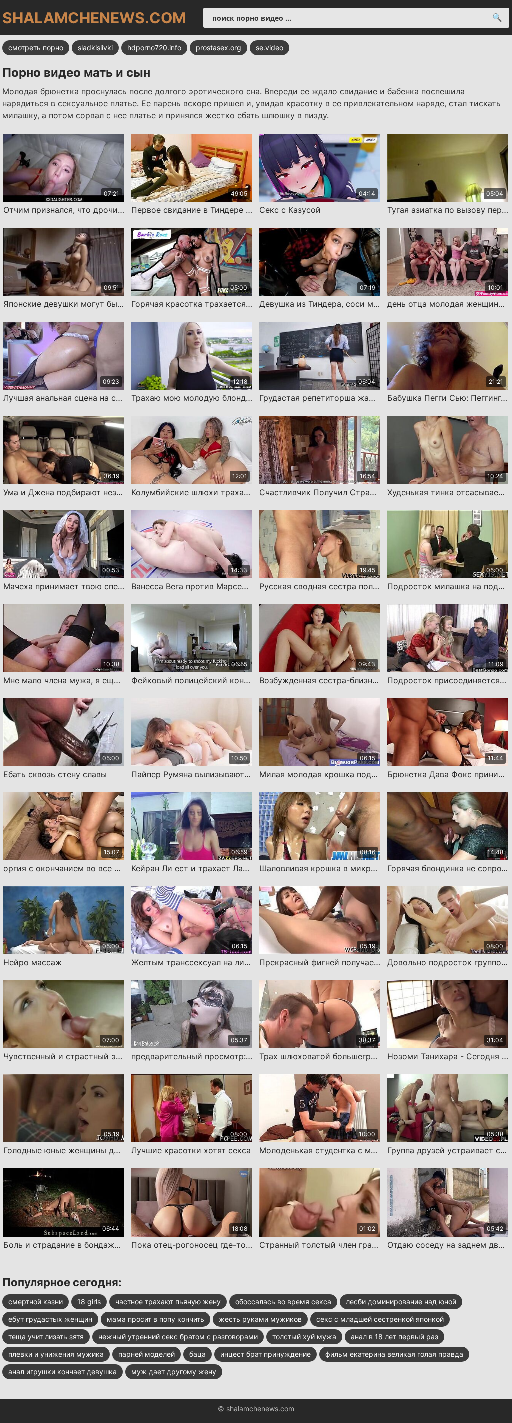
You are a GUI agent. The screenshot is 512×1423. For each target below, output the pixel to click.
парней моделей (146, 1354)
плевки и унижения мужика (56, 1354)
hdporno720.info (155, 47)
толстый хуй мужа (304, 1336)
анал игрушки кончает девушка (62, 1371)
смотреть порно (36, 47)
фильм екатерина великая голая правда (395, 1354)
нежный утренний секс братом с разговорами (178, 1336)
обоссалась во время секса (284, 1301)
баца (198, 1354)
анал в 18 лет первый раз (394, 1336)
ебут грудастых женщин (50, 1319)
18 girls (89, 1301)
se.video (270, 47)
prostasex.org (219, 47)
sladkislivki (95, 47)
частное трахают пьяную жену (168, 1301)
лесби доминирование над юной (401, 1301)
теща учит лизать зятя (46, 1336)
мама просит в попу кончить (155, 1319)
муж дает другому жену (174, 1371)
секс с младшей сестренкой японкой (380, 1319)
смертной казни (35, 1301)
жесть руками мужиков (260, 1319)
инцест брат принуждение (265, 1354)
